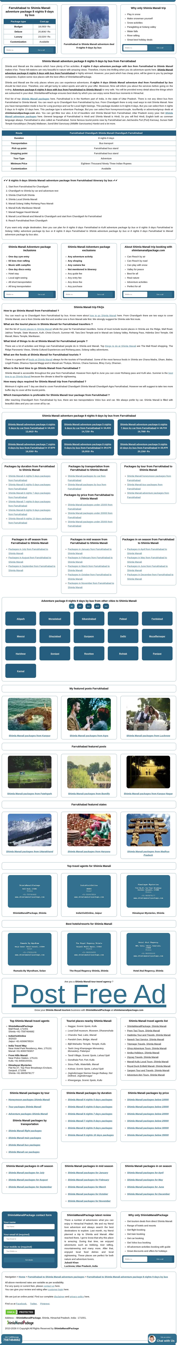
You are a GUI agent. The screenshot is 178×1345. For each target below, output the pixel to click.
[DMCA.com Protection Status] (20, 1314)
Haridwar (21, 653)
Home (22, 1277)
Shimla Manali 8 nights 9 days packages (90, 1128)
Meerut (21, 636)
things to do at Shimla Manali (120, 346)
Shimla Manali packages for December (148, 1194)
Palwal (123, 619)
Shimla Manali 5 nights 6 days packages (90, 1106)
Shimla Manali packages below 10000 (148, 1099)
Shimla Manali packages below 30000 (148, 1128)
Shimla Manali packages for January (88, 1172)
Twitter (33, 1303)
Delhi (123, 636)
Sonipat (55, 653)
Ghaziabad (55, 636)
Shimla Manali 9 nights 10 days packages (91, 1135)
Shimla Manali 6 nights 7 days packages (90, 1114)
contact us (49, 1286)
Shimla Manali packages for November (89, 1201)
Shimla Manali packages (35, 99)
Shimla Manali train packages (24, 1138)
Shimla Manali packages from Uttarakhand (29, 851)
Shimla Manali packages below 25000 (148, 1121)
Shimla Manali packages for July (26, 1172)
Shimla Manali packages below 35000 (148, 1135)
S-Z (106, 606)
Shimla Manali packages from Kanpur (29, 735)
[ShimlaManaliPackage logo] (20, 1325)
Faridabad (157, 619)
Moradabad (55, 619)
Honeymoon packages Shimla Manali (29, 1099)
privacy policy (77, 1296)
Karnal (20, 671)
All (72, 606)
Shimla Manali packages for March (87, 1187)
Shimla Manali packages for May (145, 1180)
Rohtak (123, 653)
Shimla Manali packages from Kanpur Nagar (148, 793)
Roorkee (89, 653)
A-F (80, 606)
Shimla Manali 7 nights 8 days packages (90, 1121)
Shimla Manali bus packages (24, 1145)
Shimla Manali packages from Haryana (89, 851)
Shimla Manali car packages (24, 1152)
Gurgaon (89, 636)
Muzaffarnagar (157, 636)
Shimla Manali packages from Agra (89, 735)
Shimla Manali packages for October (88, 1194)
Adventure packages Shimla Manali (28, 1114)
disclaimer (59, 1296)
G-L (88, 606)
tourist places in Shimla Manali (36, 329)
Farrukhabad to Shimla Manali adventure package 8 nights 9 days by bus (127, 1277)
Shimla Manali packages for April (145, 1172)
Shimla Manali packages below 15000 (148, 1106)
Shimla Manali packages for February (88, 1180)
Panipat (157, 653)
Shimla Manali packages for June (145, 1187)
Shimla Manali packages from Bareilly (89, 793)
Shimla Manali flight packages (25, 1130)
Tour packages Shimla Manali (24, 1106)
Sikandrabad (89, 619)
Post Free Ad (89, 994)
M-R (97, 606)
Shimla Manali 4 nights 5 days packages (90, 1099)
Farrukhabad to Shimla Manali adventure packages (56, 1277)
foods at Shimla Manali (40, 359)
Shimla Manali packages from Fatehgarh (29, 793)
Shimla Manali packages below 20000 (148, 1114)
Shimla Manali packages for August (28, 1180)
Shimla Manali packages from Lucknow (148, 735)
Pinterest (44, 1303)
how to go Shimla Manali (103, 315)
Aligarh (21, 619)
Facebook (21, 1303)
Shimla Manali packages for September (30, 1187)
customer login (55, 1289)
